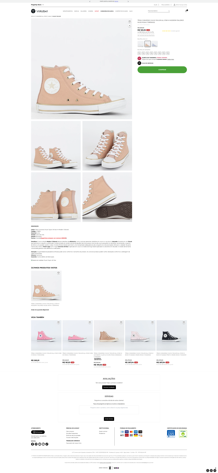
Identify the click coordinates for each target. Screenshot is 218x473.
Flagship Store (36, 5)
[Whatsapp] (207, 470)
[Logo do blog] (43, 444)
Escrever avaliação (109, 387)
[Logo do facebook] (32, 444)
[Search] (169, 11)
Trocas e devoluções (72, 437)
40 (168, 53)
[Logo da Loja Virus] (39, 11)
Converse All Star (41, 16)
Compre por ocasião (121, 11)
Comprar (162, 69)
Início (33, 16)
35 (147, 53)
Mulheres (84, 11)
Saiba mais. (170, 59)
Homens (90, 11)
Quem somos (103, 431)
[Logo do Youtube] (39, 444)
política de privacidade (105, 462)
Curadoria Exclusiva (107, 11)
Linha (49, 16)
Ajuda (155, 5)
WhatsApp (39, 432)
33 (139, 53)
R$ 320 (116, 1)
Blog (131, 11)
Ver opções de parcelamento (146, 35)
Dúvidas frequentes (72, 433)
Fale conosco (70, 431)
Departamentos (68, 11)
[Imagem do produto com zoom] (81, 68)
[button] (89, 1)
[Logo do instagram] (36, 444)
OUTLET (97, 11)
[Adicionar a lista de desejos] (129, 21)
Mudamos (102, 433)
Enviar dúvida (109, 419)
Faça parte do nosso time (73, 443)
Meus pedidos (165, 5)
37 (155, 53)
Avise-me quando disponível (40, 310)
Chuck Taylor (56, 16)
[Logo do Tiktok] (46, 444)
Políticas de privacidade (73, 435)
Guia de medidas (147, 63)
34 (143, 53)
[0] (186, 11)
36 (151, 53)
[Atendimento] (214, 470)
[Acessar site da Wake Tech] (116, 468)
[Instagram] (211, 470)
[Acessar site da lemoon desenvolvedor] (105, 468)
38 (160, 53)
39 (164, 53)
